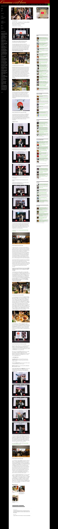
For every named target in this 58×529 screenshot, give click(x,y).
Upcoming (26, 4)
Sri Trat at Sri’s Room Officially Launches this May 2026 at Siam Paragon (43, 151)
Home (17, 4)
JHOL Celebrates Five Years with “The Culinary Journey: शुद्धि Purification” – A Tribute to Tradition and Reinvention (43, 74)
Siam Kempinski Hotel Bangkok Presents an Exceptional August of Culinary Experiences (43, 212)
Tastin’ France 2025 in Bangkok (43, 160)
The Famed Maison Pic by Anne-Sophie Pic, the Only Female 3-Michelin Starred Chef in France (43, 193)
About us (20, 4)
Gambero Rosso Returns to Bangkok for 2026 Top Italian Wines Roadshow (43, 145)
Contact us (46, 4)
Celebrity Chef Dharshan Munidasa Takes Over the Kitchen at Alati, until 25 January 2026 (43, 159)
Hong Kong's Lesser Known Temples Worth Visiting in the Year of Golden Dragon (43, 99)
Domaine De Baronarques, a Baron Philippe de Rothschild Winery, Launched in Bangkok (43, 44)
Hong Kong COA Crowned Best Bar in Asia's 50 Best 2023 (43, 104)
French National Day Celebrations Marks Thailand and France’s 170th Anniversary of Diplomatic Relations (4, 37)
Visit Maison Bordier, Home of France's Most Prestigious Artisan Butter (43, 198)
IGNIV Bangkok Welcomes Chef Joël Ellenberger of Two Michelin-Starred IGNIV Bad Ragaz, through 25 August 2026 (43, 214)
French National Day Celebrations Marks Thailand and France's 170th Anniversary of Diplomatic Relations (43, 169)
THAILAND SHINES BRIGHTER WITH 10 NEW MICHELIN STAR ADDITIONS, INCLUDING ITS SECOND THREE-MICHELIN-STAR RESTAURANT (21, 511)
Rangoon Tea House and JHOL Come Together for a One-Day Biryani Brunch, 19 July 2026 (43, 221)
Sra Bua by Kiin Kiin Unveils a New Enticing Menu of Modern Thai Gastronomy (43, 77)
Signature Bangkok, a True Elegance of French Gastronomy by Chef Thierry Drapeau (43, 54)
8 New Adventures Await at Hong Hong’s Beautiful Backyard (43, 112)
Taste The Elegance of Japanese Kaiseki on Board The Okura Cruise (43, 79)
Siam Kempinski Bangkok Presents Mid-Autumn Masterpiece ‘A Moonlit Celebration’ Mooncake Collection (3, 83)
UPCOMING (2, 13)
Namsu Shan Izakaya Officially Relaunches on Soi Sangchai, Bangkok (42, 153)
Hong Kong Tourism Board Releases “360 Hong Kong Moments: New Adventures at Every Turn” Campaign (43, 115)
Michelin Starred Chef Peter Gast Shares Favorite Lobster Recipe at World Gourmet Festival (43, 123)
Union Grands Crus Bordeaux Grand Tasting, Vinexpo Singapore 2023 (43, 184)
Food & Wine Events (3, 17)
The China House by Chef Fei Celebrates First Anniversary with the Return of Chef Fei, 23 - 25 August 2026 (43, 208)
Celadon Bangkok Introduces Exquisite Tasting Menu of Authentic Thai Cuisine (43, 71)
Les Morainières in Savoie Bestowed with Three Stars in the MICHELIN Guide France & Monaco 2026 (43, 156)
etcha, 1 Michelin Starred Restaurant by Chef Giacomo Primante (43, 40)
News (43, 4)
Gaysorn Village (21, 505)
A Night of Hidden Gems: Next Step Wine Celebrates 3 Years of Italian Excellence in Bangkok (43, 142)
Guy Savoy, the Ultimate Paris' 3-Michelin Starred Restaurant (43, 189)
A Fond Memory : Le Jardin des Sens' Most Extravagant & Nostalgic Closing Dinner (43, 172)
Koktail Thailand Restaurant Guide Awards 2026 (19, 506)
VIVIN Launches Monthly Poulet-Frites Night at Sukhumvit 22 (3, 57)
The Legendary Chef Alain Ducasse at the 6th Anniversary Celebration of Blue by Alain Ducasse (43, 174)
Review (23, 4)
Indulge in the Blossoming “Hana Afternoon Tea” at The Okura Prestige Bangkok (4, 89)
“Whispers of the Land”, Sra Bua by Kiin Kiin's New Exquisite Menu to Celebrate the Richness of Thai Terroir (43, 62)
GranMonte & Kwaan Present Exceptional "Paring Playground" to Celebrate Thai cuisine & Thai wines (43, 38)
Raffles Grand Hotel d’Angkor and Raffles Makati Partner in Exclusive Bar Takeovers (4, 71)
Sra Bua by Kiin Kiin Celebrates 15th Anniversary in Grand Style (43, 56)
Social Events (2, 18)
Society (29, 4)
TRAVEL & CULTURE (33, 4)
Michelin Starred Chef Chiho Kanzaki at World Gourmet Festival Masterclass (43, 135)
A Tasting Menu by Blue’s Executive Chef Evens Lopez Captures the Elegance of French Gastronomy (43, 68)
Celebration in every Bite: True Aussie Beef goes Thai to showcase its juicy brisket (43, 125)
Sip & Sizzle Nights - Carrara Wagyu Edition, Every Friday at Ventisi (43, 46)
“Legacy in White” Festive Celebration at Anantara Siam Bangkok (21, 515)
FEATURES (37, 4)
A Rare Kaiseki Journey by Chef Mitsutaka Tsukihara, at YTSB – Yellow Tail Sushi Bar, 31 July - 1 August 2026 (43, 217)
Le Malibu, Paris (41, 106)
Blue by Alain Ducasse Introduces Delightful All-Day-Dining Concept (43, 59)
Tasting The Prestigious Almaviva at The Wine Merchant (43, 48)
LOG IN (2, 92)
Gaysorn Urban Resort (15, 505)
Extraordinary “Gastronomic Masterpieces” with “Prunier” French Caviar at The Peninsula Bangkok (43, 82)
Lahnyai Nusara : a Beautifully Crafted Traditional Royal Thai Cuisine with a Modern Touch (43, 66)
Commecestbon (21, 26)
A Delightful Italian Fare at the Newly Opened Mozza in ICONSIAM (43, 88)
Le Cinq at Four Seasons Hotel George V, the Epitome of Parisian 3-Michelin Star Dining (43, 201)
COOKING (40, 4)
